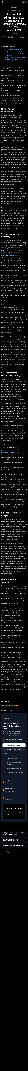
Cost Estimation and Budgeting (15, 52)
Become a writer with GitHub (14, 749)
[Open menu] (2, 2)
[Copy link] (3, 37)
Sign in (24, 2)
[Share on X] (6, 37)
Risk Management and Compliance (16, 57)
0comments (23, 37)
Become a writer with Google (14, 745)
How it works (5, 753)
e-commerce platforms (8, 452)
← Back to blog (5, 852)
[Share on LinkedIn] (9, 37)
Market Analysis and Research (14, 49)
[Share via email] (12, 37)
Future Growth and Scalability (14, 59)
